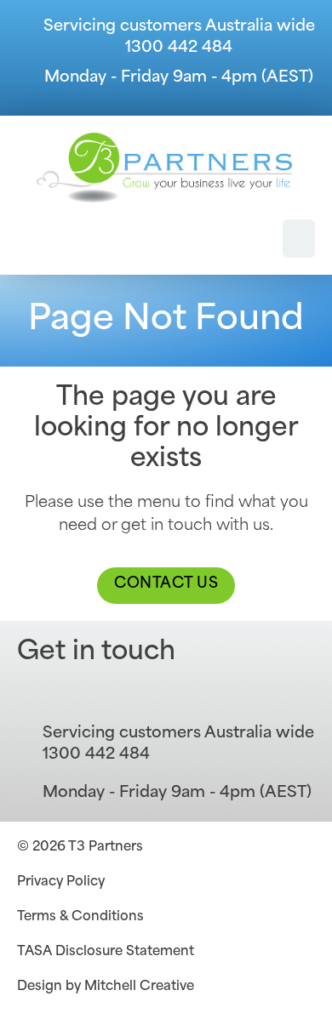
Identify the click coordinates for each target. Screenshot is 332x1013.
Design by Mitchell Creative (105, 987)
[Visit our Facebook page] (34, 694)
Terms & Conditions (80, 917)
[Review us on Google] (119, 694)
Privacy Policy (61, 882)
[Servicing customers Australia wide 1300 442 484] (25, 38)
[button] (299, 238)
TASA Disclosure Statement (105, 952)
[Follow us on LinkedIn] (76, 694)
